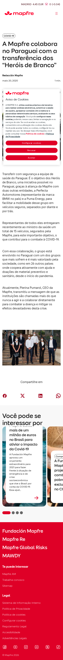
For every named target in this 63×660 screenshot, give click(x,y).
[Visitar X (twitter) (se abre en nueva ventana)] (47, 647)
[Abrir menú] (56, 13)
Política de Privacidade (16, 608)
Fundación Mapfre (22, 531)
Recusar (31, 150)
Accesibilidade (11, 632)
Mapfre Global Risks (24, 547)
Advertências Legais (14, 638)
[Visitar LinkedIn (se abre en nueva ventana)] (36, 647)
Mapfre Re (13, 539)
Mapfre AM (9, 574)
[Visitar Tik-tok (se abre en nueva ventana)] (58, 647)
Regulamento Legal (14, 626)
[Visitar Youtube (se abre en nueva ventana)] (15, 647)
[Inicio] (6, 13)
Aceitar (31, 158)
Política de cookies (13, 614)
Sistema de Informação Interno (21, 602)
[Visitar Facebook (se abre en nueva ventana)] (4, 647)
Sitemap (7, 585)
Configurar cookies (31, 143)
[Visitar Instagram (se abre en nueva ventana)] (26, 647)
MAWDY (11, 556)
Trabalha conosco (13, 580)
